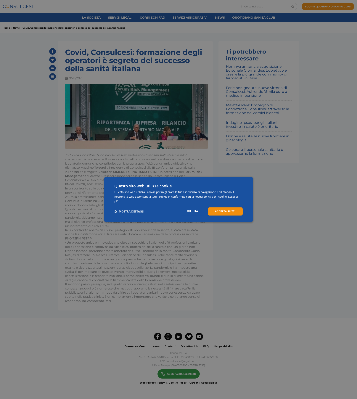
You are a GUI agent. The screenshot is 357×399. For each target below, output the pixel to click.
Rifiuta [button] (192, 211)
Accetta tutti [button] (225, 211)
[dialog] (178, 199)
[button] (129, 211)
